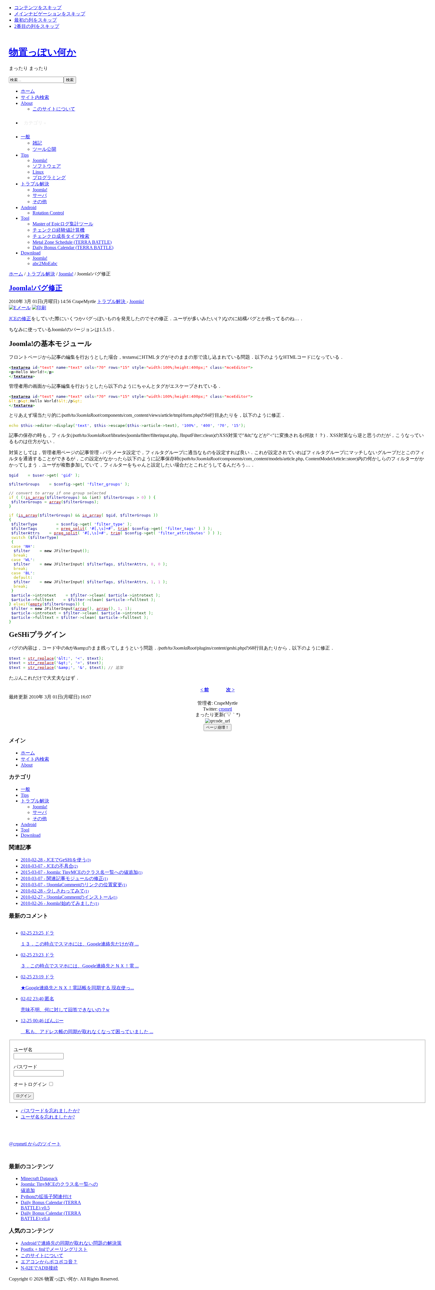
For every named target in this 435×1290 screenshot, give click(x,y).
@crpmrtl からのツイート (35, 1143)
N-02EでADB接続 (39, 1267)
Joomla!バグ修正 (35, 288)
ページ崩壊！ (217, 727)
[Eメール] (20, 307)
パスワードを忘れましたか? (50, 1110)
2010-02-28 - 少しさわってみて (55, 890)
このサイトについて (42, 1255)
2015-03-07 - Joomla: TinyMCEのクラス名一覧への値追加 (81, 872)
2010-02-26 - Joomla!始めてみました (60, 903)
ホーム (16, 273)
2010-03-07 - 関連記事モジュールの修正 (64, 878)
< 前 (204, 689)
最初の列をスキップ (35, 20)
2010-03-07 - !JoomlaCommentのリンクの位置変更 (74, 884)
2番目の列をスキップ (36, 26)
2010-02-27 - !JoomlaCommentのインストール (69, 897)
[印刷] (39, 307)
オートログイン (31, 1084)
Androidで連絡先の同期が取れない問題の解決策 (71, 1243)
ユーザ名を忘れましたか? (48, 1116)
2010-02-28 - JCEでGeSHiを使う (56, 859)
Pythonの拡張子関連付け (46, 1196)
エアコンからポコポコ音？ (49, 1261)
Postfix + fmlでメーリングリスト (54, 1249)
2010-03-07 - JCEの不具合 (49, 865)
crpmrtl (225, 708)
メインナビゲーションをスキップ (49, 13)
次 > (230, 689)
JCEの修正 (20, 318)
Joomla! (66, 273)
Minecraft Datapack (39, 1178)
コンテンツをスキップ (38, 7)
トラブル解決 (41, 273)
